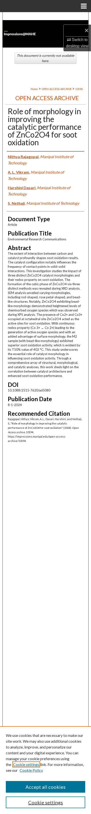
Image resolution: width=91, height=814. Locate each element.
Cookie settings (26, 764)
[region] (45, 770)
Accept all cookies (45, 787)
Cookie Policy (31, 770)
